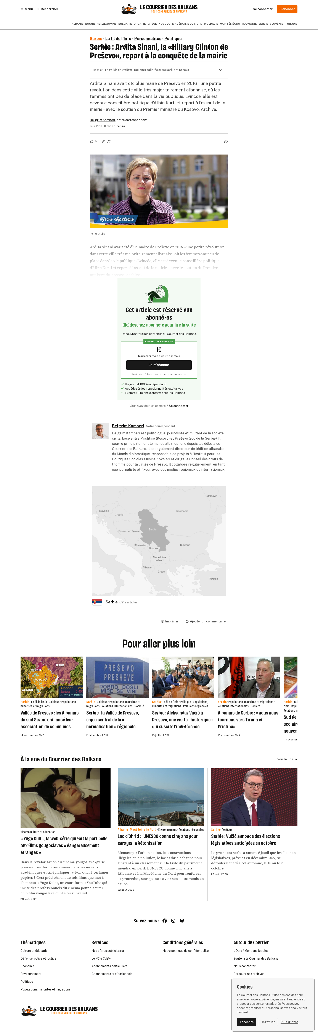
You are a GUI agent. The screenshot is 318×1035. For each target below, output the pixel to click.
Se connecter (178, 406)
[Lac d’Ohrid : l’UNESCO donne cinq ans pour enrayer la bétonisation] (161, 797)
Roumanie (249, 23)
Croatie (140, 23)
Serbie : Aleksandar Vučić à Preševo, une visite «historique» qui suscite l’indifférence (182, 720)
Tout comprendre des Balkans (169, 12)
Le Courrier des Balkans (169, 7)
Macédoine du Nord (187, 23)
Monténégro (230, 23)
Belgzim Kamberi (102, 120)
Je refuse (268, 1022)
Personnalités (147, 38)
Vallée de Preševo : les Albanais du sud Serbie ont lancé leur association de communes (50, 720)
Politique (173, 38)
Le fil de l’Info (118, 38)
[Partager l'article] (226, 141)
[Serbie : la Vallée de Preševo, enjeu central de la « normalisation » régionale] (117, 677)
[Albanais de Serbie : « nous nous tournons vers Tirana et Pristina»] (249, 677)
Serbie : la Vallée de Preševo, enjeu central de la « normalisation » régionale (112, 720)
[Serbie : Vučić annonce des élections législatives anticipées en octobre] (254, 797)
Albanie (78, 23)
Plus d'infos (289, 1022)
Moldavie (211, 23)
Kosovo (164, 23)
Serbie (263, 23)
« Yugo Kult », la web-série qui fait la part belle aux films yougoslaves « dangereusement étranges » (64, 845)
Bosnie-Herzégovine (101, 23)
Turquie (291, 23)
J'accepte (246, 1022)
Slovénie (276, 23)
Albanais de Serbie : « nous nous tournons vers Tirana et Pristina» (248, 720)
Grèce (152, 23)
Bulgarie (125, 23)
